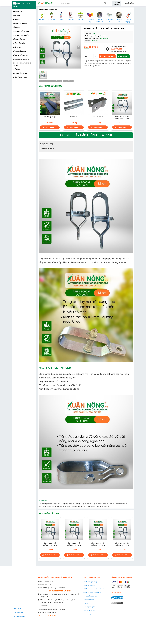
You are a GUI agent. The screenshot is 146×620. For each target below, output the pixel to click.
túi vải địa (44, 81)
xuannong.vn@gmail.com (48, 612)
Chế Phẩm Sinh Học (20, 77)
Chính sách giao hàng (90, 582)
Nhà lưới (16, 69)
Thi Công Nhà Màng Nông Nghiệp (22, 64)
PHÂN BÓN (16, 19)
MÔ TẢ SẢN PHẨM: (47, 149)
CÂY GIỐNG (16, 27)
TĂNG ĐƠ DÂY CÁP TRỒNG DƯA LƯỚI (103, 118)
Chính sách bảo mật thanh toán (93, 592)
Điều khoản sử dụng (89, 610)
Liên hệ (85, 603)
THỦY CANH (17, 47)
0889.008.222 (116, 49)
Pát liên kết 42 (79, 117)
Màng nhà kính (127, 117)
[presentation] (41, 102)
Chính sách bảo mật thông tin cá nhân (95, 589)
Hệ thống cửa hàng (19, 616)
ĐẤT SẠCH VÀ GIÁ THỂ (20, 55)
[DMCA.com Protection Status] (117, 604)
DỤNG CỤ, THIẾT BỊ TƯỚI (21, 31)
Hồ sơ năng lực (88, 614)
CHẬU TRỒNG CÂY (19, 43)
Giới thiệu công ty (89, 607)
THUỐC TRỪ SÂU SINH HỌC (22, 59)
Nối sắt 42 (55, 117)
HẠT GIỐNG (16, 15)
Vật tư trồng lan (19, 51)
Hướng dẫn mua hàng (90, 596)
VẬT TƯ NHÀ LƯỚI (19, 39)
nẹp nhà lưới (68, 81)
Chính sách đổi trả (89, 585)
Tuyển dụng (17, 608)
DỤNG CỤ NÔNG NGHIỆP (21, 35)
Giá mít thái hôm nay (20, 73)
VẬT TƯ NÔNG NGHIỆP (20, 23)
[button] (78, 47)
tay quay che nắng (55, 81)
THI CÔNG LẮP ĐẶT (19, 11)
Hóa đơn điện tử (88, 599)
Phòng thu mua (18, 612)
